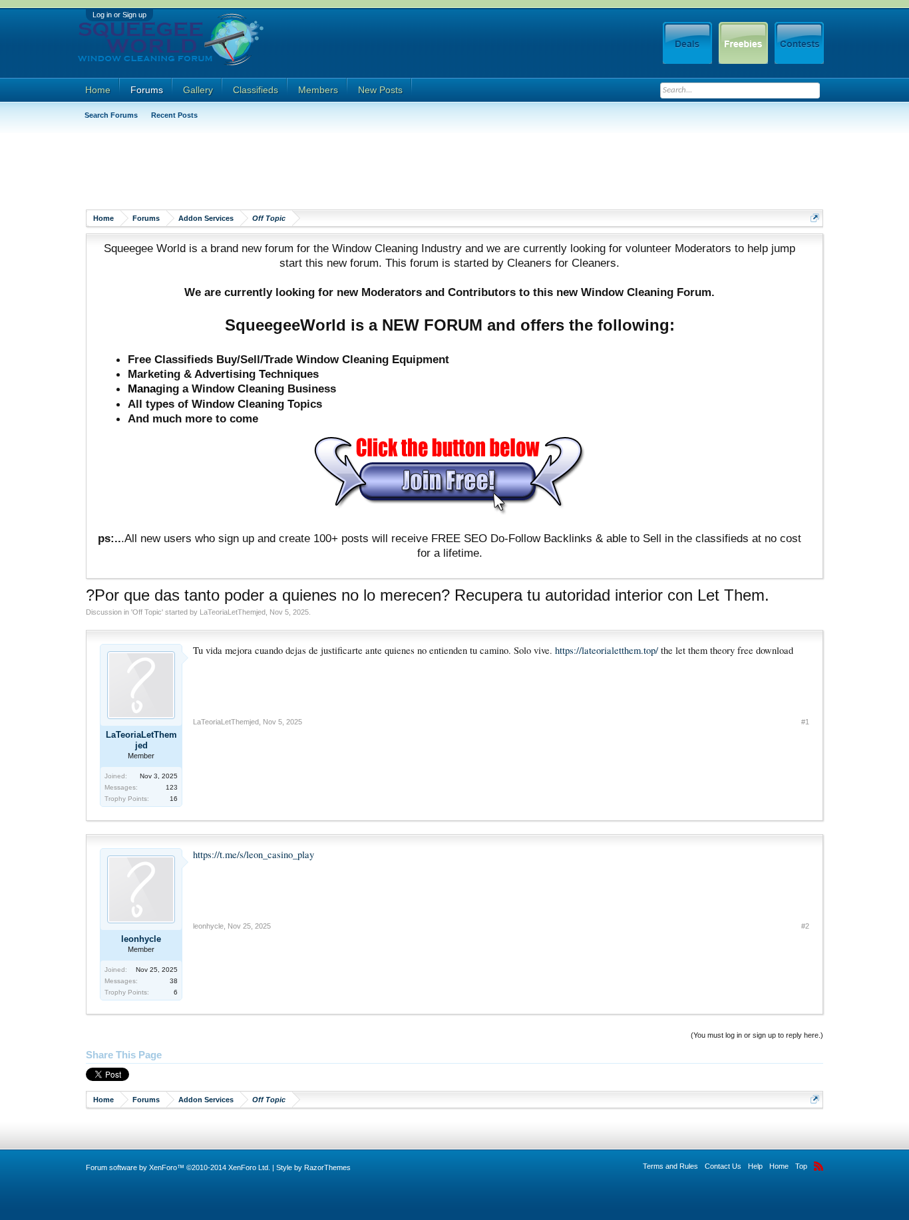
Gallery (198, 89)
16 (174, 798)
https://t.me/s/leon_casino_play (253, 854)
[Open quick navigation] (815, 218)
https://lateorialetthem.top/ (606, 650)
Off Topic (147, 612)
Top (801, 1166)
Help (755, 1166)
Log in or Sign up (119, 15)
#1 (805, 722)
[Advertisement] (328, 170)
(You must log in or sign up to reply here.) (757, 1035)
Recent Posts (174, 115)
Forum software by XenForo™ (178, 1167)
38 (174, 981)
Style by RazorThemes (313, 1167)
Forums (146, 89)
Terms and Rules (670, 1166)
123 (172, 787)
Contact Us (723, 1166)
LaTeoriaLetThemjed (233, 612)
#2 (805, 926)
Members (318, 89)
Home (97, 89)
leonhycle (141, 939)
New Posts (380, 89)
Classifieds (255, 89)
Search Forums (111, 115)
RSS (818, 1166)
